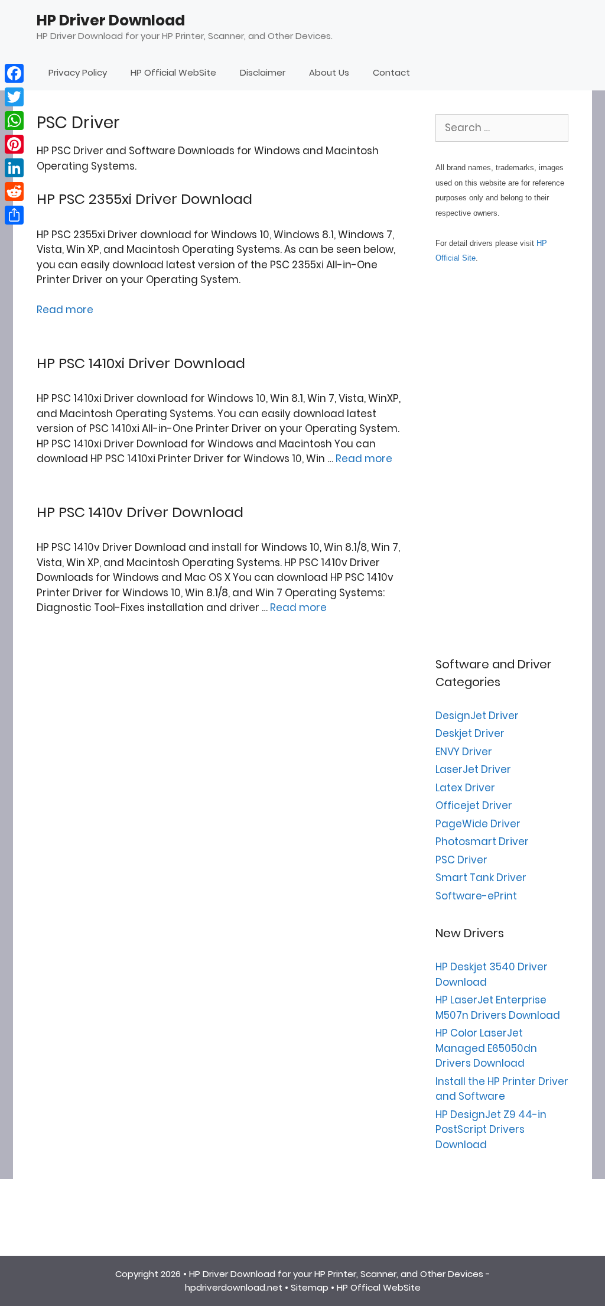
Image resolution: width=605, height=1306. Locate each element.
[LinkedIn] (14, 168)
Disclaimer (262, 72)
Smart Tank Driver (480, 877)
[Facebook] (14, 73)
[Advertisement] (501, 460)
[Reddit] (14, 191)
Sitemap (309, 1287)
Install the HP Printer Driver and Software (501, 1089)
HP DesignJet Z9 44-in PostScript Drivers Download (491, 1129)
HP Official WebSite (173, 72)
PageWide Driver (478, 824)
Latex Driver (465, 788)
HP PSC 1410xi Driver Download (141, 363)
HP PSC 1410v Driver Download (140, 512)
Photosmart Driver (482, 841)
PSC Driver (461, 860)
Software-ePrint (476, 896)
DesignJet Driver (477, 716)
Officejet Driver (473, 805)
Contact (391, 72)
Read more (65, 310)
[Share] (14, 215)
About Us (329, 72)
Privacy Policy (77, 72)
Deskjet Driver (470, 733)
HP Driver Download (111, 20)
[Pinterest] (14, 144)
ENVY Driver (463, 752)
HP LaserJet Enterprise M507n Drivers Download (497, 1007)
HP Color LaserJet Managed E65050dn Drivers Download (486, 1048)
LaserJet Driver (473, 769)
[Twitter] (14, 97)
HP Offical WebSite (379, 1287)
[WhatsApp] (14, 120)
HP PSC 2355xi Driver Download (144, 199)
